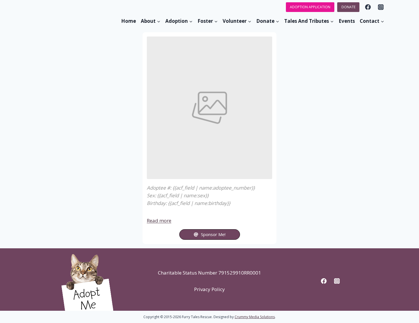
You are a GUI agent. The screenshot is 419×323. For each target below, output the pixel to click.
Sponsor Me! (213, 234)
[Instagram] (381, 7)
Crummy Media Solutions (255, 316)
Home (128, 21)
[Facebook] (367, 7)
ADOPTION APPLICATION (310, 7)
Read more (159, 220)
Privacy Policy (209, 289)
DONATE (348, 7)
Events (347, 21)
